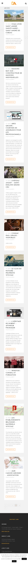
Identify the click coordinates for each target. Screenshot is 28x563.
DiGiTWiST (12, 519)
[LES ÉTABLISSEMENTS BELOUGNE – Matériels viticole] (14, 409)
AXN (17, 519)
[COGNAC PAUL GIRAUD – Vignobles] (14, 225)
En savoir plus (10, 47)
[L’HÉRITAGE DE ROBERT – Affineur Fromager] (14, 313)
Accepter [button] (24, 558)
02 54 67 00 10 (5, 543)
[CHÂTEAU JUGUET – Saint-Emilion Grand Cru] (14, 172)
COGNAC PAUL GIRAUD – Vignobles (12, 235)
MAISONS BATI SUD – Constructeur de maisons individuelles (14, 73)
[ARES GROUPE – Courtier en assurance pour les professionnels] (14, 115)
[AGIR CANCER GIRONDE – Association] (14, 463)
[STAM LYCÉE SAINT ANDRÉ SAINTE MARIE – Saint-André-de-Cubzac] (14, 16)
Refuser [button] (14, 561)
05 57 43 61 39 (5, 531)
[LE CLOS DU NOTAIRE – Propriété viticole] (14, 260)
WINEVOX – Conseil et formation (13, 373)
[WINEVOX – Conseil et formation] (14, 362)
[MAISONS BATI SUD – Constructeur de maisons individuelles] (14, 60)
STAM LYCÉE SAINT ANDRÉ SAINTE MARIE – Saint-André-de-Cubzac (14, 28)
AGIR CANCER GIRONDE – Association (13, 473)
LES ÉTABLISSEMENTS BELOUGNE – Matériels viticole (13, 422)
